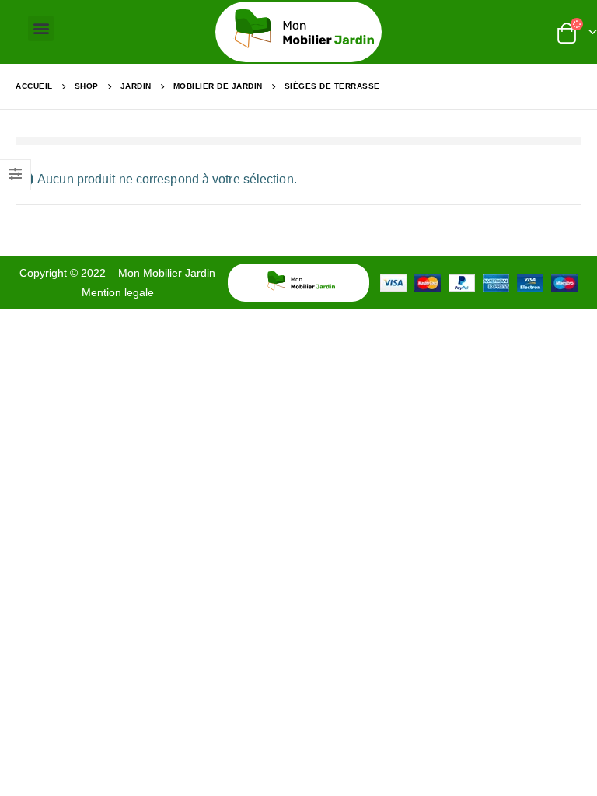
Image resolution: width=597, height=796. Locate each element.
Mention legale (118, 292)
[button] (41, 28)
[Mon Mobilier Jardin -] (298, 32)
